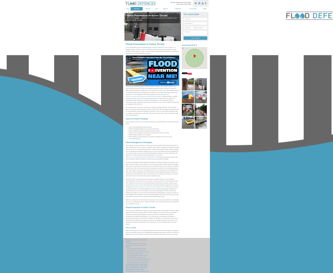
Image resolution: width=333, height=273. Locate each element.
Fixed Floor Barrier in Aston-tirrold (136, 250)
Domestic (165, 8)
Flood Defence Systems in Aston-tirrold (136, 240)
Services (147, 8)
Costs (156, 8)
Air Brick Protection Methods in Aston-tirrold (139, 259)
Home (127, 8)
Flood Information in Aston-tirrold (134, 269)
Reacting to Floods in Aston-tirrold (136, 245)
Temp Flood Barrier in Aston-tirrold (136, 248)
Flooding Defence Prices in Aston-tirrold (136, 264)
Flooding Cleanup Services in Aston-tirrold (136, 271)
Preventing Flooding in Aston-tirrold (136, 243)
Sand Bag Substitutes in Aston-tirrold (137, 255)
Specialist (136, 8)
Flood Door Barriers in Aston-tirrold (136, 257)
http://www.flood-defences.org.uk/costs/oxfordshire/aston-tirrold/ (148, 186)
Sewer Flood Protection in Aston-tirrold (137, 260)
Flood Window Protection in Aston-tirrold (138, 262)
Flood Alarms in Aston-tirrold (134, 253)
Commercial (178, 8)
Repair (205, 8)
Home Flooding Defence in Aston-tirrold (136, 266)
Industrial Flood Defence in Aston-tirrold (136, 267)
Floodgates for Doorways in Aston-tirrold (138, 252)
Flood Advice (193, 8)
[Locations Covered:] (125, 1)
